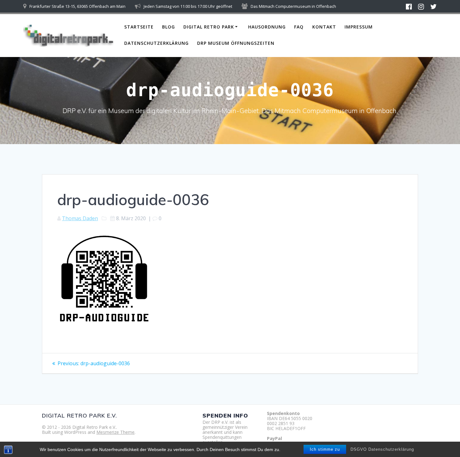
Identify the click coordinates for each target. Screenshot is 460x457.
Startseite (139, 27)
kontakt (324, 27)
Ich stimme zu (325, 449)
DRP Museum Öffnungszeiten (235, 43)
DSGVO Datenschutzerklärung (382, 449)
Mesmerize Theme (115, 432)
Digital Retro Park (208, 27)
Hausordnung (267, 27)
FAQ (299, 27)
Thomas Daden (80, 218)
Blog (168, 27)
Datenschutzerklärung (156, 43)
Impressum (359, 27)
